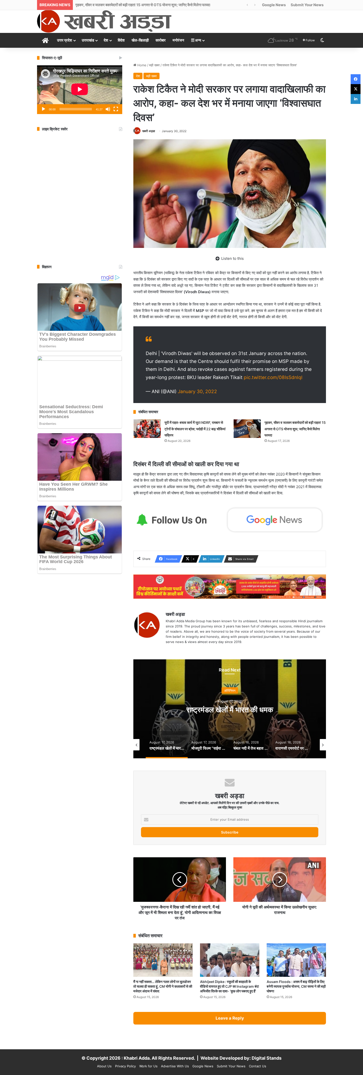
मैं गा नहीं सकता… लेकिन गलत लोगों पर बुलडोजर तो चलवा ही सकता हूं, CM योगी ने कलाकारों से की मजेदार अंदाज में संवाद (162, 986)
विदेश (121, 40)
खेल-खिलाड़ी (140, 40)
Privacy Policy (125, 1066)
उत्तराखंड (88, 40)
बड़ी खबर (154, 65)
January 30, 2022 (197, 391)
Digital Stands (267, 1058)
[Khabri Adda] (104, 21)
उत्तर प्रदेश (64, 40)
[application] (79, 89)
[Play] (43, 109)
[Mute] (107, 109)
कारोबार (161, 40)
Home (141, 65)
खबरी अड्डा (148, 131)
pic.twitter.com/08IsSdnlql (273, 377)
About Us (104, 1066)
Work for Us (148, 1066)
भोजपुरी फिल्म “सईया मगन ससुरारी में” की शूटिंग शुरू (230, 709)
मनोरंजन (178, 40)
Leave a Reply (230, 1018)
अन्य (197, 40)
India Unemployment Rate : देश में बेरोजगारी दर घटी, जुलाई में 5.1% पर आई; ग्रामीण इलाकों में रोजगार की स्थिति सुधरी (157, 4)
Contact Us (257, 1066)
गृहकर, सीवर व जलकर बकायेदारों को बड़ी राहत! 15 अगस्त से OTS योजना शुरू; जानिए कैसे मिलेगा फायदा (295, 428)
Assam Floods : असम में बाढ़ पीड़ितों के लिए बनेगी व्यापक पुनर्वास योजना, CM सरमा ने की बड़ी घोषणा (296, 986)
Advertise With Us (175, 1066)
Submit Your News (307, 4)
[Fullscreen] (115, 109)
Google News (274, 4)
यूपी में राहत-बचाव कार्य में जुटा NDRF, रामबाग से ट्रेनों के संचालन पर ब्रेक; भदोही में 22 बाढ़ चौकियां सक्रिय (194, 428)
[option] (229, 708)
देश (106, 40)
